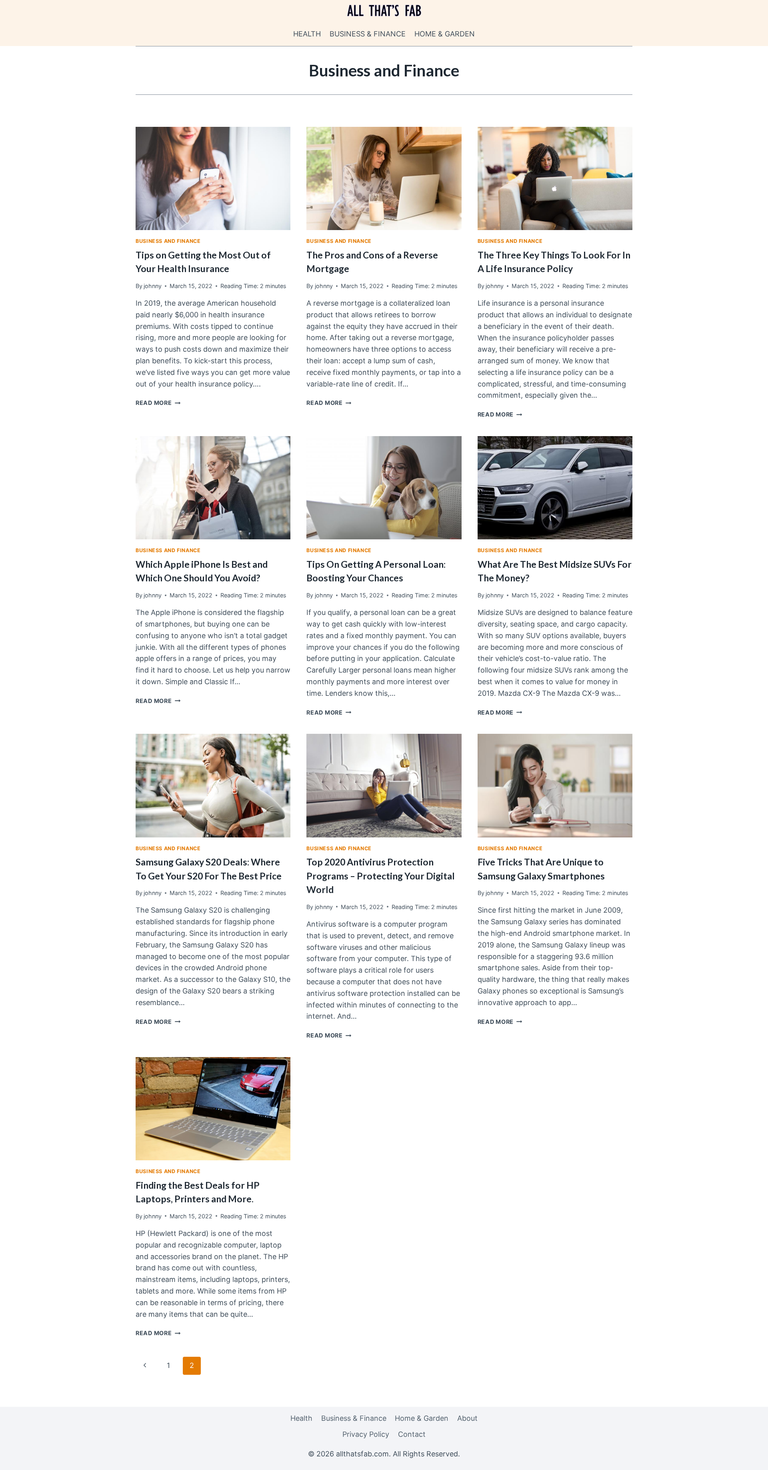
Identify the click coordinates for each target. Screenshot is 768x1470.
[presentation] (213, 178)
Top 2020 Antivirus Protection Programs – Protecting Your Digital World (380, 875)
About (467, 1418)
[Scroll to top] (747, 1457)
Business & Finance (368, 34)
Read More (158, 402)
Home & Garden (444, 34)
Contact (412, 1434)
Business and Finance (168, 241)
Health (307, 34)
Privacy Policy (365, 1434)
